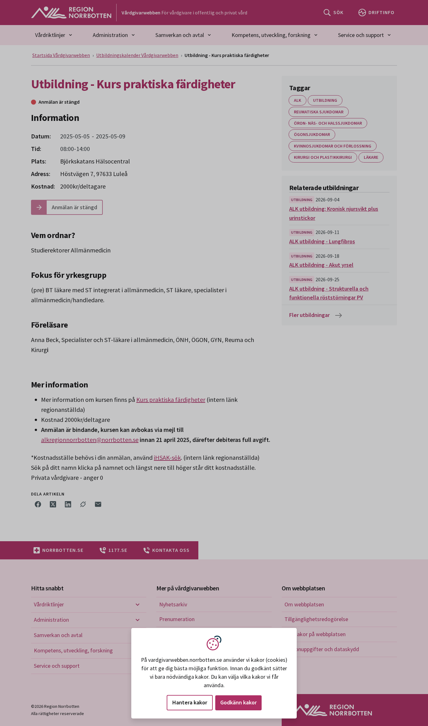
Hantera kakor (189, 702)
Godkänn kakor (238, 702)
